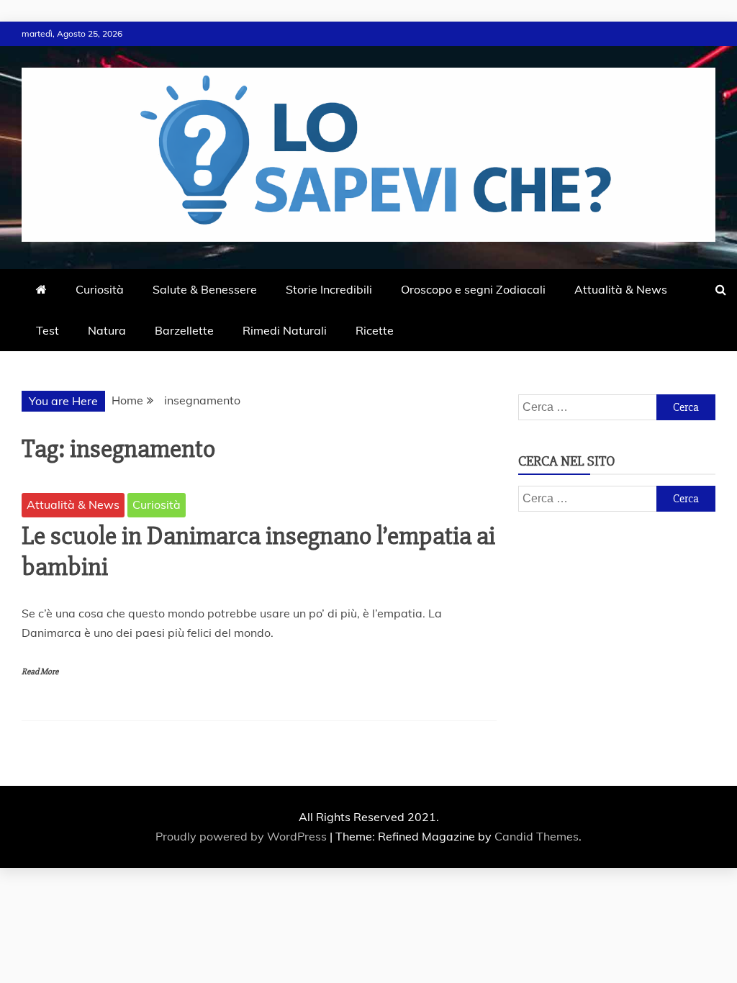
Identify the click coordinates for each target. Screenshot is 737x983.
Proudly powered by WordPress (242, 836)
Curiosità (100, 289)
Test (47, 330)
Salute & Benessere (205, 289)
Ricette (375, 330)
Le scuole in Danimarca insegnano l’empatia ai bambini (258, 551)
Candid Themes (536, 836)
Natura (107, 330)
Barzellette (184, 330)
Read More (40, 671)
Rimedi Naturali (285, 330)
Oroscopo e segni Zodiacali (473, 289)
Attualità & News (620, 289)
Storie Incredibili (329, 289)
